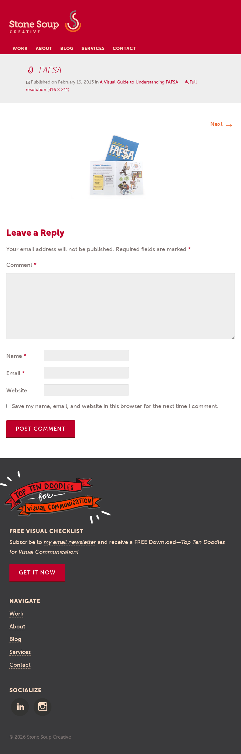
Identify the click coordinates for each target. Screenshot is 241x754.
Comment (21, 264)
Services (93, 48)
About (44, 48)
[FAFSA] (120, 165)
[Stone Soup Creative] (45, 23)
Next (222, 124)
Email (15, 373)
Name (16, 356)
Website (16, 390)
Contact (124, 48)
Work (20, 48)
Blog (67, 48)
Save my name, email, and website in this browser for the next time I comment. (115, 406)
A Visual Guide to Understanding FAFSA (139, 82)
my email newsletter (70, 542)
